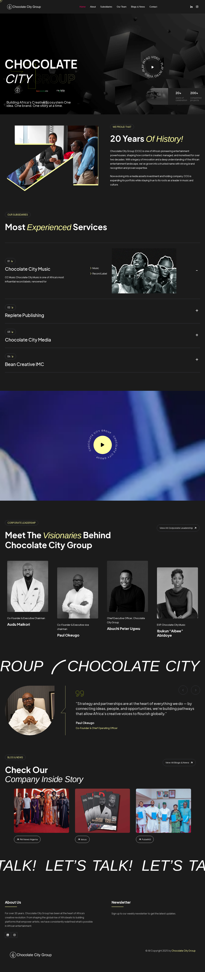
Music (95, 268)
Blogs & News (138, 6)
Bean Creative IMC (24, 364)
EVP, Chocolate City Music (171, 624)
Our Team (122, 6)
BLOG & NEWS (15, 757)
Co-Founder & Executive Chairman (26, 618)
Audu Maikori (18, 624)
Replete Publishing (24, 315)
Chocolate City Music (27, 269)
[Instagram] (197, 7)
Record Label (99, 273)
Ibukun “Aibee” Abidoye (170, 633)
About (93, 6)
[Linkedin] (8, 935)
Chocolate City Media (28, 340)
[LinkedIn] (191, 7)
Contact (153, 6)
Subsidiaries (106, 6)
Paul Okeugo (68, 635)
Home (83, 6)
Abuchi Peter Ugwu (123, 628)
